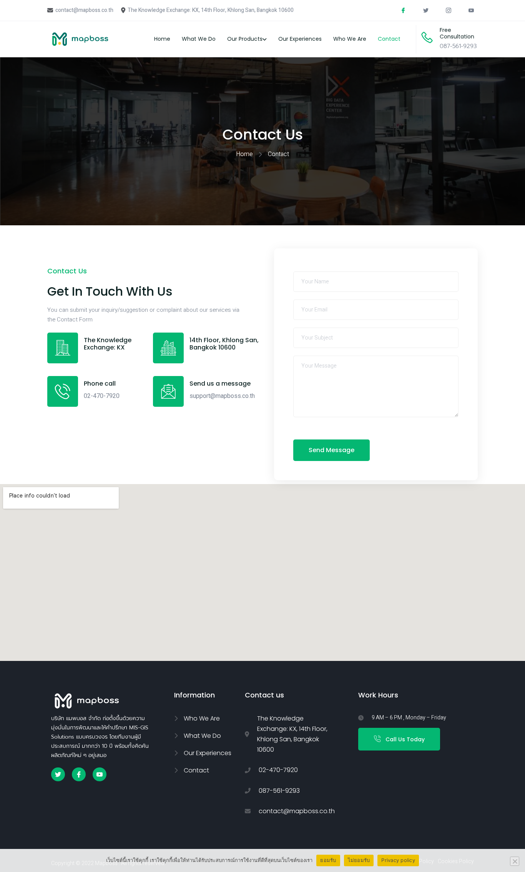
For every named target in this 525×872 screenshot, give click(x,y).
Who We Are (349, 39)
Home (162, 39)
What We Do (199, 39)
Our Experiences (300, 39)
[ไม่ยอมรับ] (514, 861)
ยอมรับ (328, 860)
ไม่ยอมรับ (359, 860)
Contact (389, 39)
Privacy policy (398, 860)
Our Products (244, 39)
